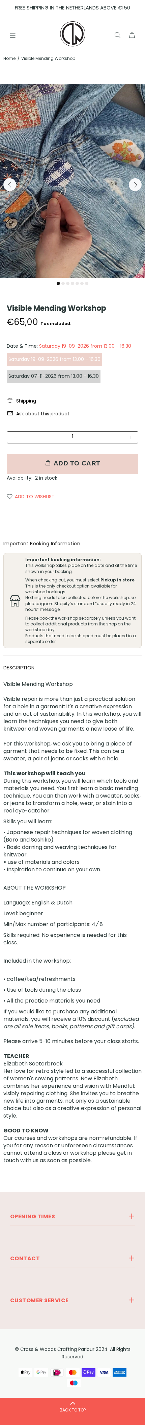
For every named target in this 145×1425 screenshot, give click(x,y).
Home (9, 58)
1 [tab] (58, 283)
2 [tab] (63, 283)
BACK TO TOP (73, 1410)
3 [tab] (67, 283)
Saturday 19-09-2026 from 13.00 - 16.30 (54, 359)
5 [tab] (77, 283)
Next (135, 184)
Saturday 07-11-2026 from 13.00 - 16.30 (53, 376)
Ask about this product (42, 413)
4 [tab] (72, 283)
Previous (9, 184)
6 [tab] (82, 283)
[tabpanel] (72, 181)
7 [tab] (86, 283)
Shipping (26, 400)
